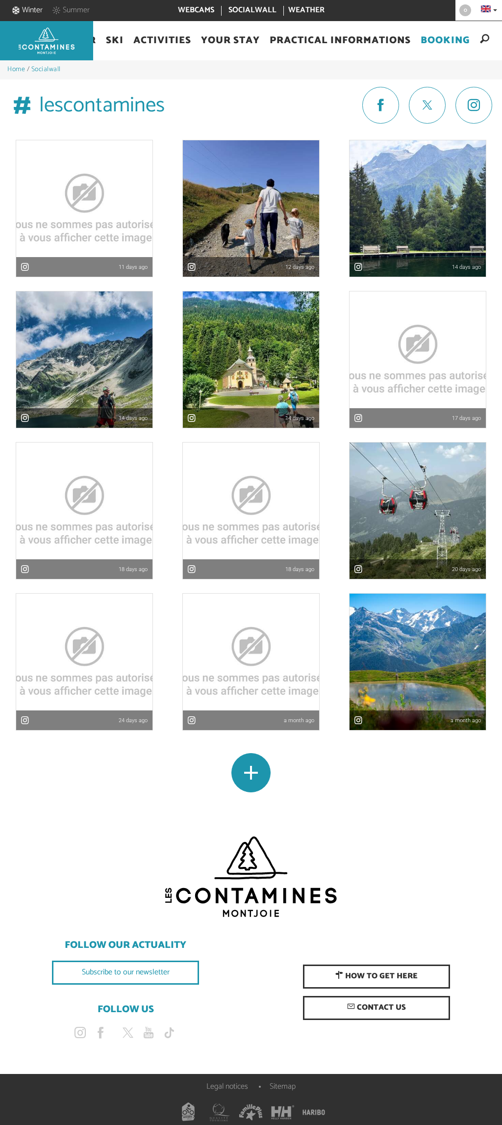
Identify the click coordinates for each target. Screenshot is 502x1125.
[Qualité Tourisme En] (219, 1112)
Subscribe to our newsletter (126, 972)
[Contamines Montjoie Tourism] (251, 877)
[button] (114, 40)
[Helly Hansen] (282, 1112)
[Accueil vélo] (188, 1112)
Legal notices (227, 1086)
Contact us (380, 1007)
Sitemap (283, 1086)
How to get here (380, 976)
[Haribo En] (313, 1112)
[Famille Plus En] (251, 1112)
